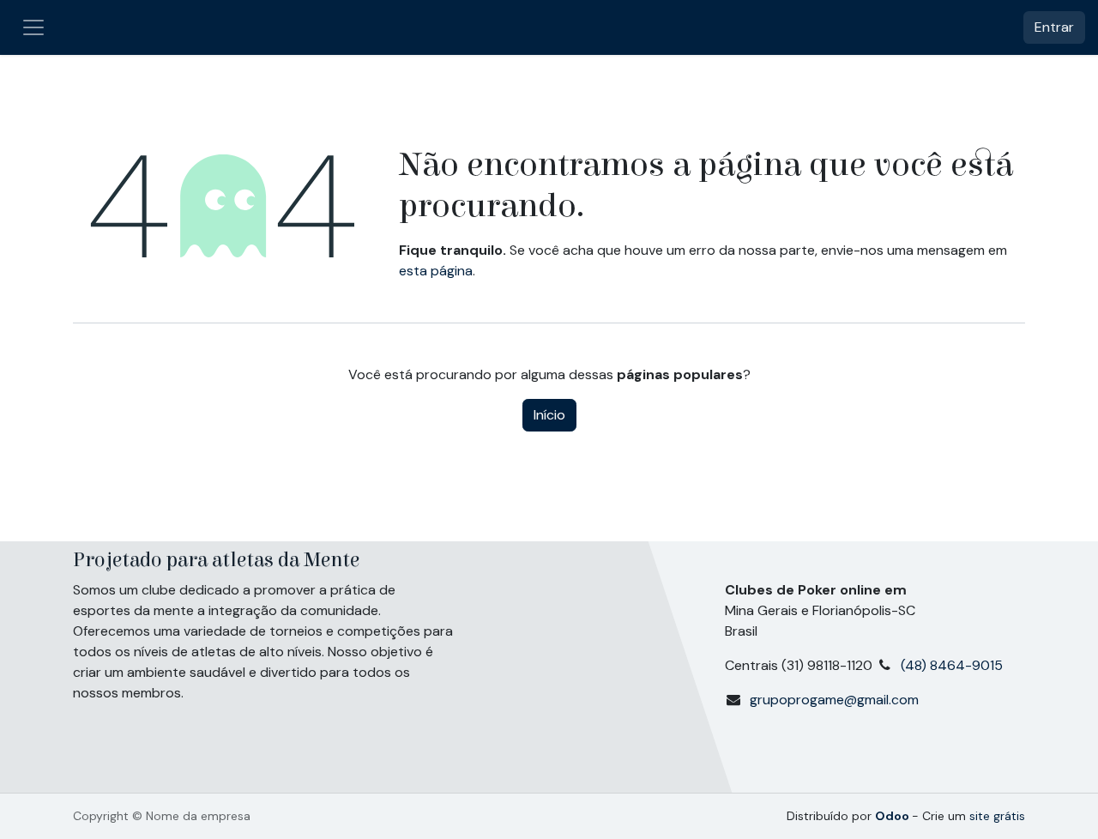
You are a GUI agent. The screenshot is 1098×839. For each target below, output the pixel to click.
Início (549, 415)
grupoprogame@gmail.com (834, 700)
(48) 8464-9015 (955, 665)
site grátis (997, 816)
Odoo (893, 816)
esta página (436, 271)
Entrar (1054, 27)
